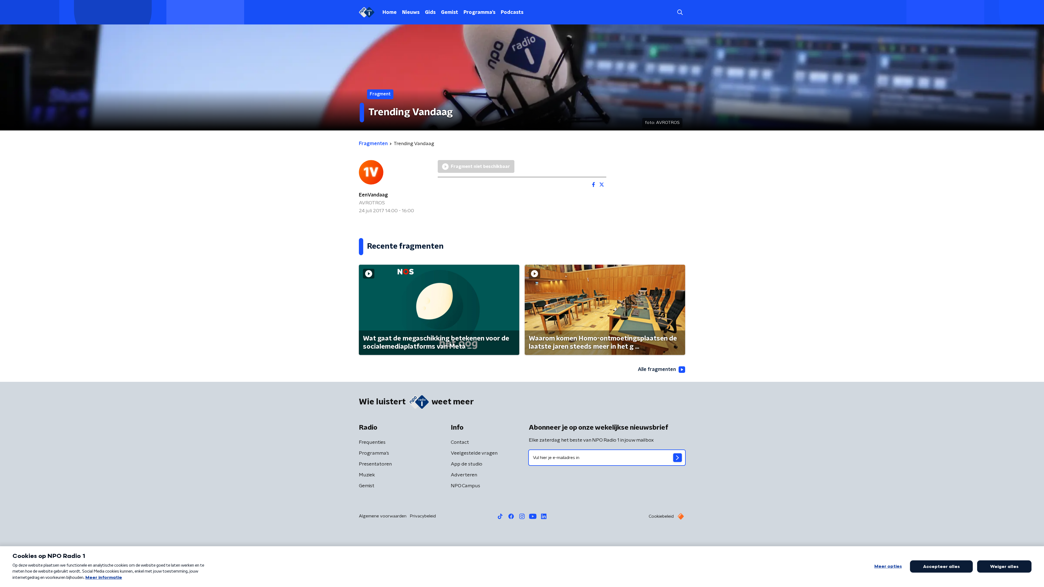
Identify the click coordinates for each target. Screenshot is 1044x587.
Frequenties (372, 442)
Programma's (479, 12)
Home (390, 12)
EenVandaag (373, 195)
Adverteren (464, 475)
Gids (430, 12)
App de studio (466, 464)
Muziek (367, 475)
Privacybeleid (423, 516)
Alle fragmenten (657, 369)
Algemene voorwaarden (382, 516)
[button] (680, 12)
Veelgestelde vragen (474, 453)
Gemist (449, 12)
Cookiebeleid (661, 516)
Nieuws (411, 12)
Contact (460, 442)
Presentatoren (375, 464)
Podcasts (512, 12)
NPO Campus (465, 485)
